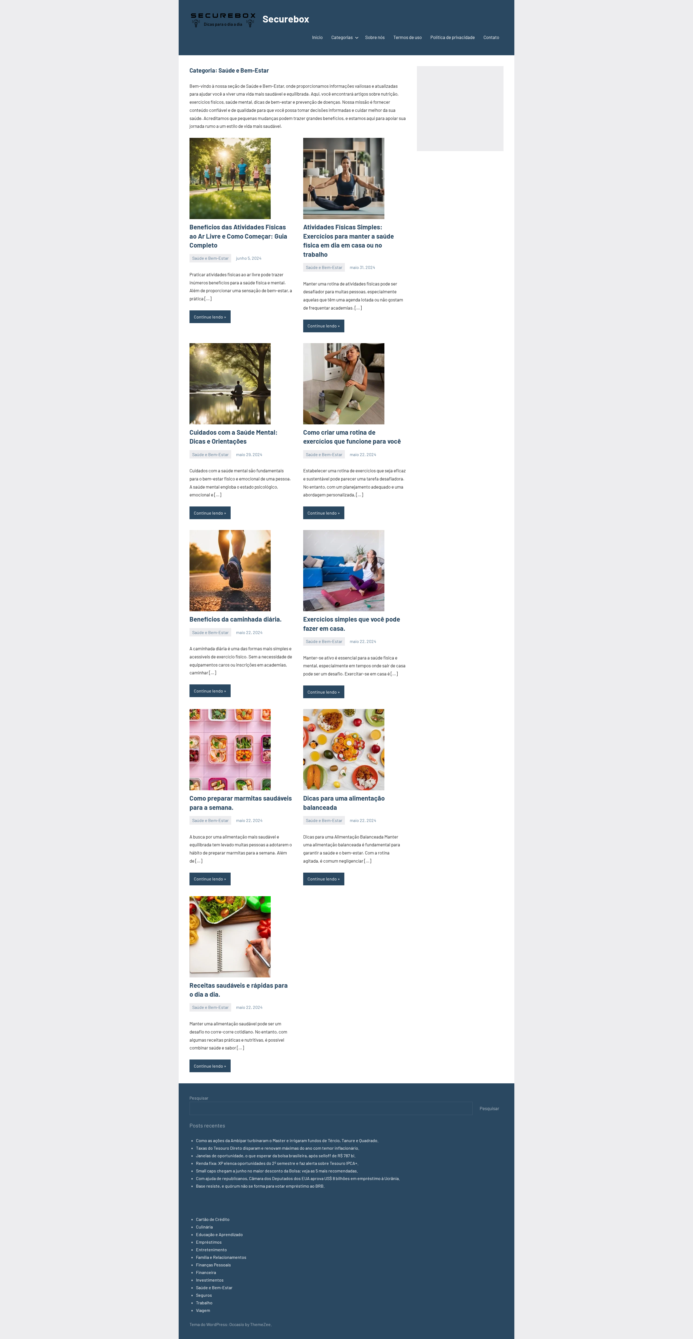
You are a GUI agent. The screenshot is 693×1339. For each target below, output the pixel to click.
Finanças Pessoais (213, 1264)
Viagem (203, 1310)
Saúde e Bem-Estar (210, 258)
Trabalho (204, 1302)
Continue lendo (208, 316)
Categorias (342, 37)
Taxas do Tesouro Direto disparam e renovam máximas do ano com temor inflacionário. (277, 1147)
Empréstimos (209, 1241)
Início (317, 37)
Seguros (204, 1295)
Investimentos (210, 1279)
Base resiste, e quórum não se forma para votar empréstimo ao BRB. (260, 1185)
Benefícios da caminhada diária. (235, 619)
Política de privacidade (452, 37)
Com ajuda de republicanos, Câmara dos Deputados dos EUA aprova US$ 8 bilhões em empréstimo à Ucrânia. (298, 1178)
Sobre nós (375, 37)
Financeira (206, 1272)
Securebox (286, 18)
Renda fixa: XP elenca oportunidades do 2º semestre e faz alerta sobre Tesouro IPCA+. (277, 1163)
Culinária (204, 1226)
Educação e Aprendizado (219, 1234)
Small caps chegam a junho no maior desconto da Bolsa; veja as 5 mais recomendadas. (277, 1170)
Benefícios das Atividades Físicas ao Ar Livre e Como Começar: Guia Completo (238, 236)
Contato (491, 37)
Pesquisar (198, 1097)
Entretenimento (211, 1249)
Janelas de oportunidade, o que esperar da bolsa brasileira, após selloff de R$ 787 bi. (275, 1155)
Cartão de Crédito (213, 1219)
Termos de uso (407, 37)
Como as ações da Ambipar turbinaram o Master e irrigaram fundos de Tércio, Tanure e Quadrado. (287, 1140)
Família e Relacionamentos (221, 1257)
